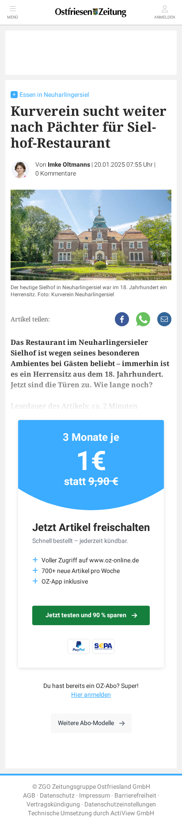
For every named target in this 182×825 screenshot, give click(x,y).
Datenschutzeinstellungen (120, 804)
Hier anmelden (91, 694)
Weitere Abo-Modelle (86, 723)
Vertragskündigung (53, 804)
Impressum (94, 795)
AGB (29, 795)
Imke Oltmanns (69, 164)
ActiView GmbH (132, 813)
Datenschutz (57, 795)
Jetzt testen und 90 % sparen (86, 615)
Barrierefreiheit (135, 795)
